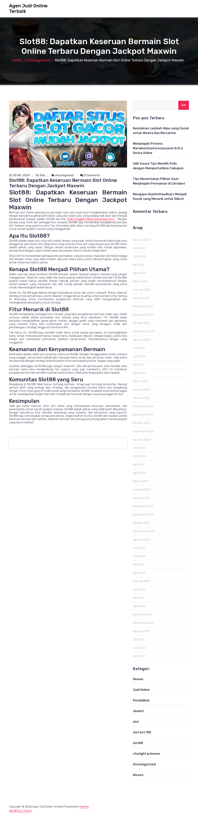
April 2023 (139, 573)
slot (136, 722)
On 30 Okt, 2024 (19, 175)
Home (17, 60)
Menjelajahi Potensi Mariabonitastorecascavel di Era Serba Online (158, 148)
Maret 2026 (140, 281)
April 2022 (139, 606)
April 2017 (139, 656)
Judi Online (141, 690)
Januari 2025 (141, 398)
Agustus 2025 (142, 339)
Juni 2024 (139, 456)
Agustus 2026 (142, 239)
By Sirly (40, 175)
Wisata (138, 775)
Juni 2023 (139, 556)
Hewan (138, 679)
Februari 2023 (142, 581)
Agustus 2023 (142, 539)
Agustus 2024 (142, 439)
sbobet (138, 711)
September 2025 (144, 331)
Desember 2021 (143, 614)
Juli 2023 (139, 548)
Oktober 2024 (141, 423)
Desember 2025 (143, 306)
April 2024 (139, 473)
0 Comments (91, 175)
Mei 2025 (138, 364)
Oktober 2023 (141, 523)
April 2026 (139, 273)
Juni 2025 (139, 356)
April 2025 (139, 373)
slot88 (138, 743)
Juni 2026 (139, 256)
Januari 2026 (141, 298)
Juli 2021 (138, 639)
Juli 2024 (139, 448)
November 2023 (143, 514)
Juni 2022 (139, 589)
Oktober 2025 (141, 323)
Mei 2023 (138, 564)
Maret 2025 (140, 381)
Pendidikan (141, 700)
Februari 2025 (142, 389)
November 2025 (143, 314)
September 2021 (143, 623)
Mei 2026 (138, 264)
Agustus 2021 (141, 631)
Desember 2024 (143, 406)
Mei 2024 (138, 464)
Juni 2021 (139, 648)
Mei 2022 (138, 598)
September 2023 (144, 531)
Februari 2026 (142, 289)
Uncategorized (38, 60)
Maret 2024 (140, 481)
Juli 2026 (139, 248)
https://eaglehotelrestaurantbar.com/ (91, 219)
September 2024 (144, 431)
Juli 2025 (139, 348)
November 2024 (143, 414)
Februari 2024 (142, 489)
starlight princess (146, 753)
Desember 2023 (143, 506)
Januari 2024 (141, 498)
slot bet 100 (142, 732)
